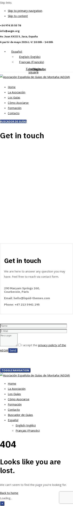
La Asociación (16, 92)
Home (12, 87)
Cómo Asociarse (18, 103)
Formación (14, 108)
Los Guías (14, 97)
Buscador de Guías (20, 415)
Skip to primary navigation (25, 11)
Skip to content (18, 16)
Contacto (13, 113)
